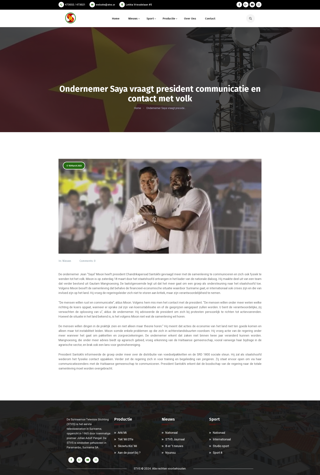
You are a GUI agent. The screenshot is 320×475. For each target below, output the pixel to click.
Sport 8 (217, 452)
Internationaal (222, 439)
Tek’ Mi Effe (125, 439)
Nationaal (171, 432)
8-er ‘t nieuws (174, 446)
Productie (169, 18)
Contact (210, 18)
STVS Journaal (175, 439)
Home (116, 18)
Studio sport (221, 446)
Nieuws (133, 18)
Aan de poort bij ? (129, 452)
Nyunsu (170, 452)
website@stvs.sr (105, 4)
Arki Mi (122, 432)
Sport (150, 18)
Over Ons (190, 18)
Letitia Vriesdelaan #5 (139, 4)
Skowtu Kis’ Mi (127, 446)
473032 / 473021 (75, 4)
